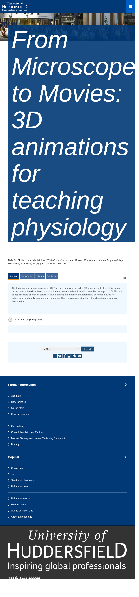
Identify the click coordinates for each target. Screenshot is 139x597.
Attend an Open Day (22, 510)
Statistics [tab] (51, 276)
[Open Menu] (130, 6)
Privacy (15, 444)
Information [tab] (27, 276)
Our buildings (18, 426)
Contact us (17, 468)
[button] (10, 319)
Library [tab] (40, 276)
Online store (17, 408)
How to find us (18, 401)
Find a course (18, 504)
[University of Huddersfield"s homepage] (67, 550)
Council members (20, 414)
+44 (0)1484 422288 (24, 578)
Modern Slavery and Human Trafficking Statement (38, 438)
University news (19, 486)
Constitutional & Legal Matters (27, 432)
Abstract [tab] (14, 276)
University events (20, 498)
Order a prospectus (21, 516)
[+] (124, 278)
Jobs (13, 474)
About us (16, 395)
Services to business (22, 480)
